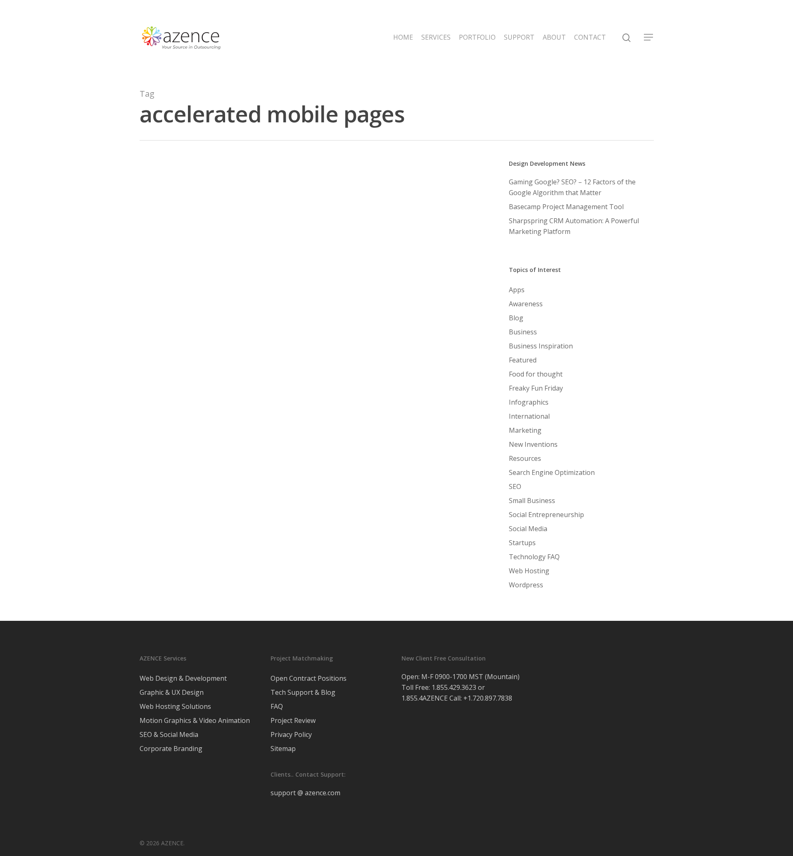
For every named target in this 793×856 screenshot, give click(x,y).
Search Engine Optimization (362, 559)
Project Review (293, 720)
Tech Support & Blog (303, 692)
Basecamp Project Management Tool (566, 206)
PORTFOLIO (477, 37)
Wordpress (167, 573)
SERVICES (436, 37)
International (529, 416)
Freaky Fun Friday (536, 388)
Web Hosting (529, 570)
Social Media (528, 528)
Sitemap (283, 748)
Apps (517, 289)
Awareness (167, 559)
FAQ (277, 706)
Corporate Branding (171, 748)
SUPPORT (519, 37)
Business (216, 559)
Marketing (302, 559)
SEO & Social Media (169, 734)
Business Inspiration (541, 346)
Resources (525, 458)
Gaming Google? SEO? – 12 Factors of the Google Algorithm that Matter (572, 187)
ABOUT (554, 37)
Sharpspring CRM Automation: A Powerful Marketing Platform (574, 226)
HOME (403, 37)
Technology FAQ (534, 556)
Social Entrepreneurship (546, 514)
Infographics (528, 402)
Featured (523, 360)
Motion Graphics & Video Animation (195, 720)
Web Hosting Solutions (175, 706)
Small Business (428, 559)
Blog (193, 559)
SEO (515, 486)
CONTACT (590, 37)
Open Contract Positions (309, 678)
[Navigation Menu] (649, 37)
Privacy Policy (291, 734)
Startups (522, 542)
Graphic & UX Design (172, 692)
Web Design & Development (183, 678)
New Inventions (533, 444)
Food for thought (258, 559)
